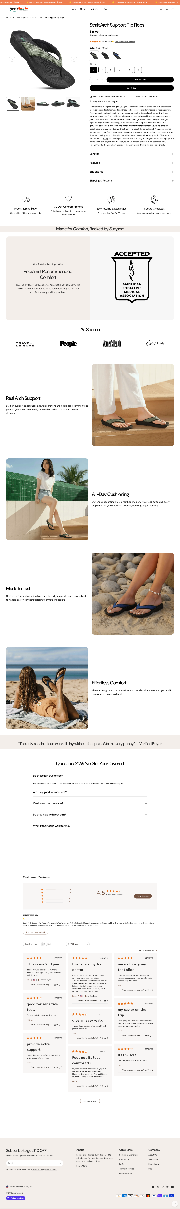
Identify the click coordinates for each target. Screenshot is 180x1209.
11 (138, 70)
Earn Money (153, 1164)
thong (105, 138)
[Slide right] (74, 59)
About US (152, 1155)
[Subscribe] (60, 1163)
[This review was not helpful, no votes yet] (59, 984)
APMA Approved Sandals (25, 17)
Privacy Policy (125, 1173)
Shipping (93, 35)
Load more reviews (90, 1101)
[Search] (161, 8)
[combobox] (56, 944)
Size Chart (111, 145)
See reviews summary (125, 41)
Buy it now (132, 88)
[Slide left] (12, 59)
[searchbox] (31, 944)
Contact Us (124, 1159)
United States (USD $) (19, 1186)
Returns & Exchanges (128, 1155)
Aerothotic (18, 1193)
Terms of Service (126, 1169)
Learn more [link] (81, 1166)
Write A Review (143, 896)
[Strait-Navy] (116, 55)
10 (129, 70)
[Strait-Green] (94, 55)
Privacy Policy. (51, 1169)
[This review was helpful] (100, 1000)
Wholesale (153, 1159)
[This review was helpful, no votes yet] (55, 984)
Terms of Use (37, 1169)
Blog (150, 1169)
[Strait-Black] (105, 55)
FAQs (121, 1164)
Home (8, 17)
